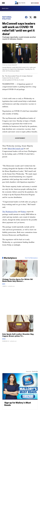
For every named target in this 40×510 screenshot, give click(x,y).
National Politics (7, 18)
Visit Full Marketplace (31, 258)
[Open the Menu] (3, 2)
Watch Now (34, 3)
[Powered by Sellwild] (35, 371)
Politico (23, 211)
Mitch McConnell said (15, 148)
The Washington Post (9, 211)
